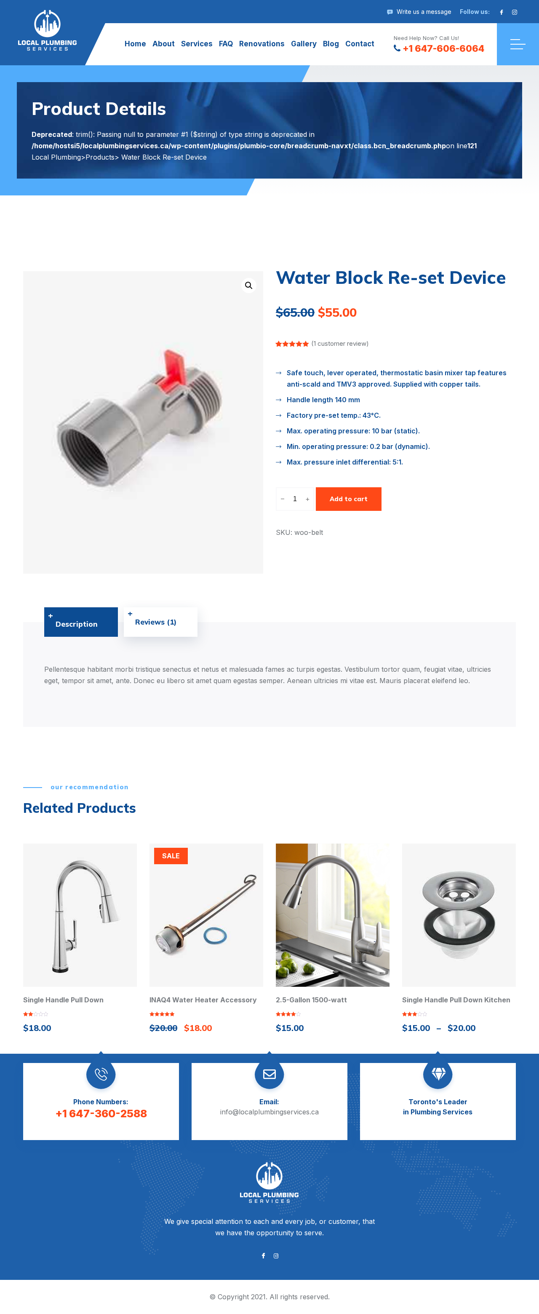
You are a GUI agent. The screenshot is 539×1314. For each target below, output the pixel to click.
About (163, 44)
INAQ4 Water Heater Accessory (203, 1000)
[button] (248, 285)
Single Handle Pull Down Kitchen (456, 1000)
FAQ (226, 44)
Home (135, 44)
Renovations (262, 44)
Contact (359, 44)
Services (197, 44)
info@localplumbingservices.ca (269, 1112)
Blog (331, 44)
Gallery (304, 44)
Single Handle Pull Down (63, 1000)
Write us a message (424, 11)
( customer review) (340, 343)
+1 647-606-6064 (443, 48)
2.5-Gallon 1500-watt (311, 1000)
